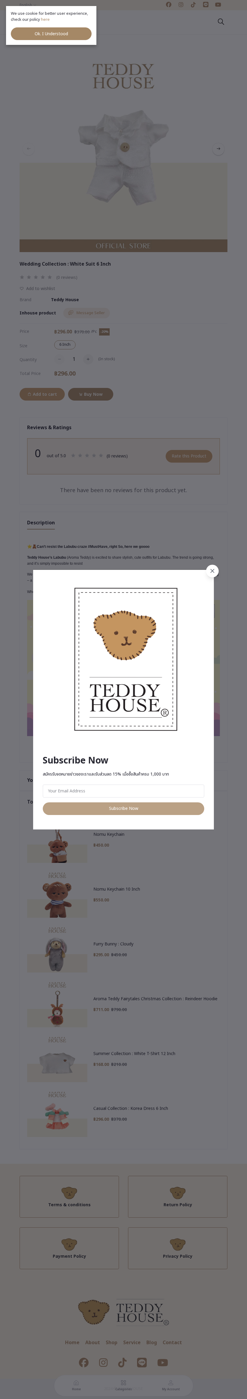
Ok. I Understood (51, 34)
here (46, 20)
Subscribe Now (123, 808)
